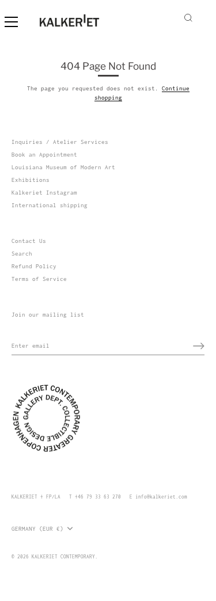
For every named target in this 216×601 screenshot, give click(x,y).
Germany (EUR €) (37, 529)
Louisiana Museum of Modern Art (63, 167)
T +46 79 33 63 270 (95, 497)
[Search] (188, 20)
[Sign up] (198, 346)
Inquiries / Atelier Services (60, 142)
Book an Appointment (44, 154)
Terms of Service (39, 279)
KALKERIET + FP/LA (36, 497)
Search (22, 253)
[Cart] (203, 16)
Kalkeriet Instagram (44, 192)
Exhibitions (31, 180)
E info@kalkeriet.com (158, 497)
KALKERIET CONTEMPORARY (63, 557)
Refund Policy (34, 266)
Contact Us (29, 241)
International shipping (50, 205)
